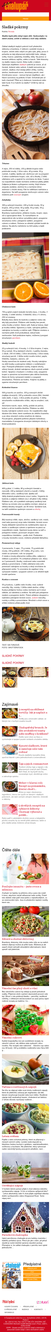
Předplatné (28, 1307)
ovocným (17, 195)
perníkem (16, 338)
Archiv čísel (32, 1279)
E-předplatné (11, 1309)
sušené (35, 598)
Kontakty (38, 1309)
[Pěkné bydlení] (8, 1302)
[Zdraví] (42, 1302)
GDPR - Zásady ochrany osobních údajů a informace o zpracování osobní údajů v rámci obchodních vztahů (25, 1329)
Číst (32, 1272)
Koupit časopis (32, 1276)
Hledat (25, 18)
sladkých (23, 65)
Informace (9, 1312)
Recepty (11, 32)
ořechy (37, 509)
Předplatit (32, 1268)
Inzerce (25, 1309)
